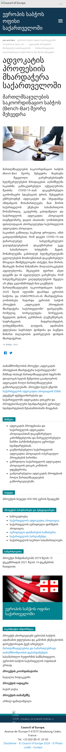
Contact (37, 747)
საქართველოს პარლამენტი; (28, 536)
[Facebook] (5, 353)
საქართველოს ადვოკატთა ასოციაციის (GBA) (32, 391)
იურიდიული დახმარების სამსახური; (33, 532)
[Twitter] (11, 353)
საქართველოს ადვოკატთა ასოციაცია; (35, 520)
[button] (33, 4)
